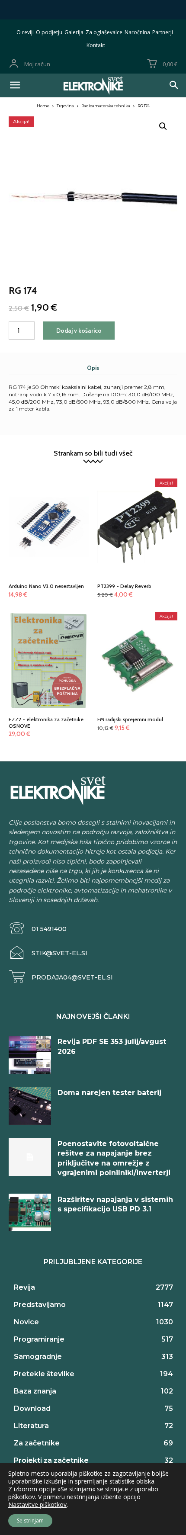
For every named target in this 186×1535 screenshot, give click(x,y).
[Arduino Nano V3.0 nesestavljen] (49, 514)
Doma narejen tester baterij (109, 1093)
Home (43, 105)
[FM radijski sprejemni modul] (137, 647)
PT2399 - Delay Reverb (124, 586)
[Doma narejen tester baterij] (30, 1106)
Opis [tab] (93, 367)
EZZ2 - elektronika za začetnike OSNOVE (46, 722)
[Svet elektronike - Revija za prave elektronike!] (93, 85)
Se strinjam (30, 1520)
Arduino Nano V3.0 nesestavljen (46, 586)
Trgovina (65, 105)
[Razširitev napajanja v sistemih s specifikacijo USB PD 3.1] (30, 1213)
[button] (163, 126)
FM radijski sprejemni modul (130, 719)
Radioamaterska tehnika (105, 105)
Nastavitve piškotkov (37, 1505)
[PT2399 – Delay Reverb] (137, 514)
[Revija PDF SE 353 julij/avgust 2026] (30, 1055)
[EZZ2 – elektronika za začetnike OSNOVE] (49, 647)
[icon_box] (38, 929)
